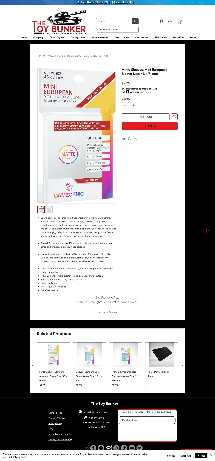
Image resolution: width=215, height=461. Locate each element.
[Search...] (135, 21)
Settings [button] (171, 455)
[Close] (211, 455)
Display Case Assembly (60, 439)
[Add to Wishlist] (174, 116)
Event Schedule (124, 2)
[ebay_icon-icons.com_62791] (85, 448)
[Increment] (134, 105)
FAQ (50, 428)
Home (41, 56)
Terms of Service (57, 418)
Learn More (145, 92)
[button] (179, 21)
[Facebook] (93, 448)
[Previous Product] (32, 366)
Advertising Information (60, 434)
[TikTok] (124, 448)
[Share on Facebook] (124, 139)
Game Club (103, 2)
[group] (107, 366)
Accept (201, 455)
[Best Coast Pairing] (109, 448)
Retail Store (86, 2)
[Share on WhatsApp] (130, 139)
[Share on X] (136, 139)
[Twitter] (139, 448)
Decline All (185, 455)
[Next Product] (183, 366)
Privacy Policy (55, 423)
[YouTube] (132, 448)
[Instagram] (101, 448)
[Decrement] (124, 105)
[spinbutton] (129, 105)
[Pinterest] (116, 448)
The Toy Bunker (104, 403)
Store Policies (55, 412)
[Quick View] (53, 354)
